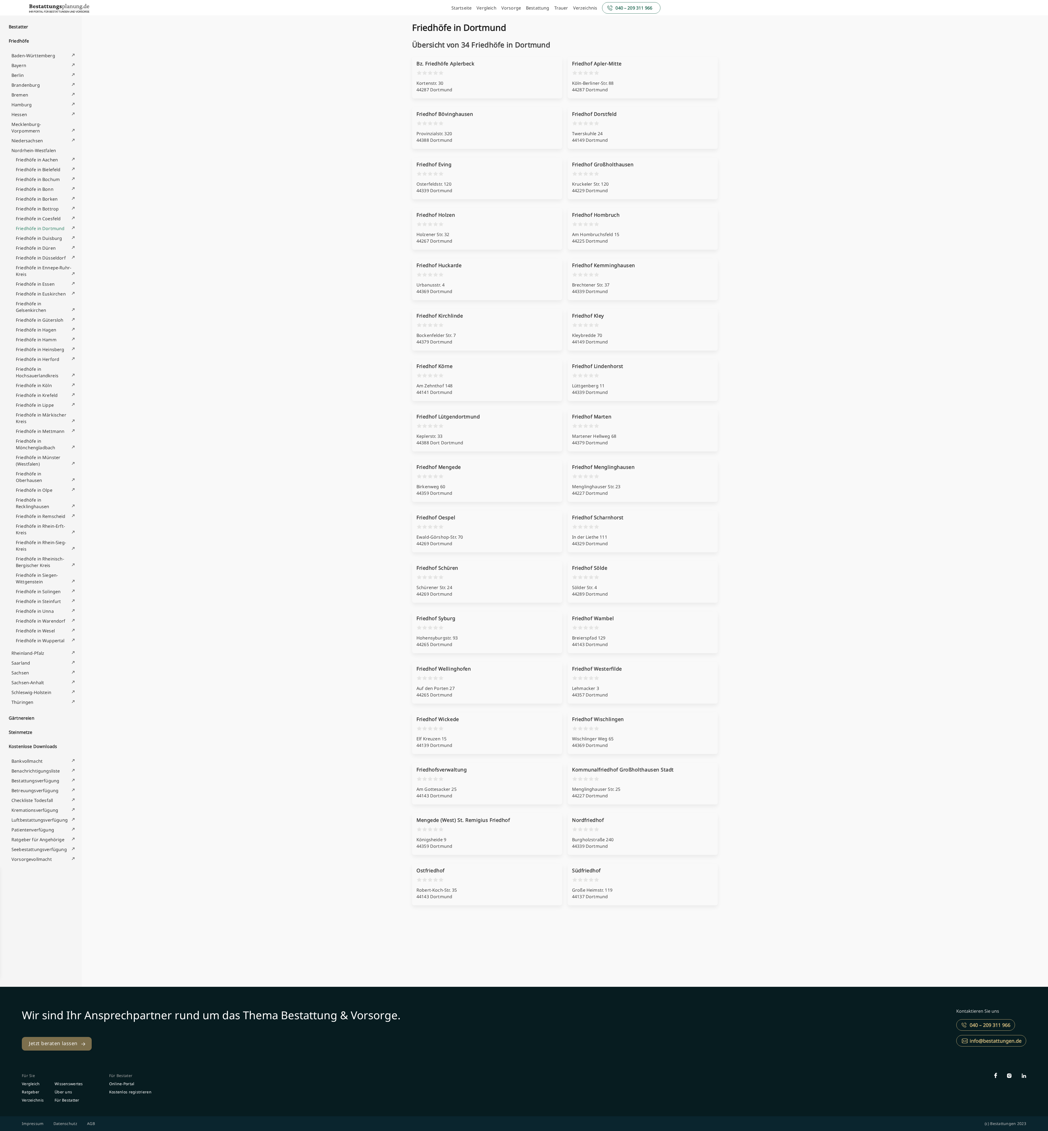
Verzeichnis (585, 8)
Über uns (63, 1091)
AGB (91, 1123)
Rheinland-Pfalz (27, 653)
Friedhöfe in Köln (34, 385)
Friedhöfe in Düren (36, 248)
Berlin (17, 75)
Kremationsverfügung (34, 810)
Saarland (20, 663)
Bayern (18, 65)
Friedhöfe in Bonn (34, 189)
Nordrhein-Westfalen (33, 150)
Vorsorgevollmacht (31, 859)
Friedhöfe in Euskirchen (41, 294)
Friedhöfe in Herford (37, 359)
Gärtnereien (21, 718)
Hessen (19, 114)
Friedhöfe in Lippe (35, 405)
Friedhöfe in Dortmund (40, 228)
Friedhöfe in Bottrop (37, 209)
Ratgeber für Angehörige (37, 840)
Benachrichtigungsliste (35, 771)
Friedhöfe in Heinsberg (40, 349)
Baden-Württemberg (33, 56)
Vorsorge (511, 8)
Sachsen (20, 673)
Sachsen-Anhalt (27, 683)
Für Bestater (120, 1075)
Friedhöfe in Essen (35, 284)
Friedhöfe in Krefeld (37, 395)
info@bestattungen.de (996, 1040)
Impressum (33, 1123)
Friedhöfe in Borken (37, 199)
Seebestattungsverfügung (39, 849)
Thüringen (22, 702)
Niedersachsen (27, 141)
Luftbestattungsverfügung (39, 820)
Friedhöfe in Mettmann (40, 431)
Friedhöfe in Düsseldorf (41, 258)
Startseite (461, 8)
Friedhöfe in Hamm (36, 340)
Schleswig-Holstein (31, 692)
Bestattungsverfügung (35, 781)
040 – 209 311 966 (633, 8)
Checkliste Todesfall (32, 800)
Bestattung (537, 8)
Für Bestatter (67, 1100)
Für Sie (28, 1075)
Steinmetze (20, 732)
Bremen (19, 95)
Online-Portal (122, 1083)
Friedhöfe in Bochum (38, 179)
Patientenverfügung (32, 830)
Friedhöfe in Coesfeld (38, 219)
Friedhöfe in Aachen (37, 160)
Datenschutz (65, 1123)
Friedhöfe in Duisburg (39, 238)
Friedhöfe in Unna (35, 611)
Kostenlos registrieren (130, 1091)
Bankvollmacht (27, 761)
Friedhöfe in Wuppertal (40, 641)
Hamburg (21, 105)
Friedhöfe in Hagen (36, 330)
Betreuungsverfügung (34, 791)
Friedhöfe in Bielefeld (38, 170)
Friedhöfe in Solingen (38, 592)
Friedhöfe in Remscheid (41, 516)
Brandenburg (25, 85)
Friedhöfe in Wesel (35, 631)
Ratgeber (30, 1091)
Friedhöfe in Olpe (34, 490)
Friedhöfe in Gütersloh (40, 320)
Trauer (561, 8)
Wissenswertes (69, 1083)
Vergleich (486, 8)
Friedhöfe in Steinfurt (38, 601)
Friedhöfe (19, 41)
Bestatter (18, 27)
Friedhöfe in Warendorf (41, 621)
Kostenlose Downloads (33, 746)
